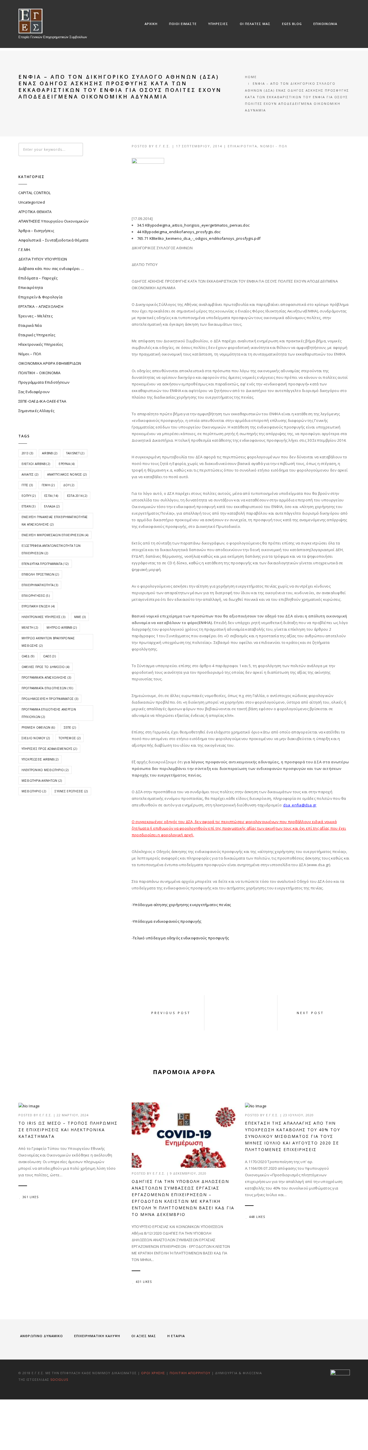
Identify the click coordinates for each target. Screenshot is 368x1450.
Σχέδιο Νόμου (36, 738)
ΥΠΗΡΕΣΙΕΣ (218, 24)
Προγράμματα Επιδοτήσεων (44, 382)
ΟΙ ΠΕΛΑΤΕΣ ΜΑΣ (255, 24)
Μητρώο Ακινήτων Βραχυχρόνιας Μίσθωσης (48, 642)
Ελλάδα (52, 506)
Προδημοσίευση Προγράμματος (50, 699)
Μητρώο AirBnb (61, 627)
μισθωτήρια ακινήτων (42, 781)
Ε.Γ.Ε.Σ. (163, 146)
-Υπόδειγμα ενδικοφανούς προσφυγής (167, 921)
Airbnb (49, 453)
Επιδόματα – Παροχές (38, 278)
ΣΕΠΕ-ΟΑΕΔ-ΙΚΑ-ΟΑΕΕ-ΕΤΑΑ (42, 401)
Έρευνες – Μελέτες (35, 315)
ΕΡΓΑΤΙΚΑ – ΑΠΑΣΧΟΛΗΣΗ (40, 306)
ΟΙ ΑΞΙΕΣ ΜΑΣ (143, 1336)
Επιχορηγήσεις (36, 596)
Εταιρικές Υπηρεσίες (36, 334)
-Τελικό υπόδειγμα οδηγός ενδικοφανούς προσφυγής (180, 938)
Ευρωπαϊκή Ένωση (38, 606)
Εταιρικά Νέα (30, 325)
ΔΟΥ (68, 485)
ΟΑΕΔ (28, 656)
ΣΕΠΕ (70, 727)
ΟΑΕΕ (49, 656)
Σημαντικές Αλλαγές (36, 410)
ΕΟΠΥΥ (29, 496)
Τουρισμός (69, 738)
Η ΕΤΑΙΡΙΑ (176, 1336)
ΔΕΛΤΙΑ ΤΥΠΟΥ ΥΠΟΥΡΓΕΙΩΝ (42, 259)
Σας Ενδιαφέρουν (34, 391)
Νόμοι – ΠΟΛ (29, 353)
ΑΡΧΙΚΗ (151, 24)
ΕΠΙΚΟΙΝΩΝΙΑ (325, 24)
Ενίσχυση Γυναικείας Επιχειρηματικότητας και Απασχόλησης (55, 520)
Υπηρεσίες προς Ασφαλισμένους (49, 749)
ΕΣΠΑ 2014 (77, 496)
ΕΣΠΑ (51, 496)
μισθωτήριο (34, 791)
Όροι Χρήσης (153, 1373)
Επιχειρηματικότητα (40, 585)
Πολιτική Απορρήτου (191, 1373)
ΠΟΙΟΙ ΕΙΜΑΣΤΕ (183, 24)
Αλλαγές (30, 474)
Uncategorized (31, 202)
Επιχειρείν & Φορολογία (40, 297)
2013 (27, 453)
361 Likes (30, 1197)
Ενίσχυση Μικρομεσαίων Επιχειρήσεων (55, 535)
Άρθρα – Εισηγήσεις (36, 230)
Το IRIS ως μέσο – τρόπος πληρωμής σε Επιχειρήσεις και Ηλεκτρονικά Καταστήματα (68, 1129)
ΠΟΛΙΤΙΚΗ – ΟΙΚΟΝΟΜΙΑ (39, 372)
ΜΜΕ (80, 617)
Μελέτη (30, 627)
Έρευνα (66, 464)
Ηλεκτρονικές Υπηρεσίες (40, 344)
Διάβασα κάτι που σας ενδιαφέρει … (51, 268)
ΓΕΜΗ (48, 485)
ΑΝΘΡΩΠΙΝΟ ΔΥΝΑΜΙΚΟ (41, 1336)
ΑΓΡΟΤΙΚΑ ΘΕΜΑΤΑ (35, 211)
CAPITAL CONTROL (34, 192)
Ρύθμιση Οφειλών (38, 727)
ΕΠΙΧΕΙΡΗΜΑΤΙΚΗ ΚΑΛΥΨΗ (97, 1336)
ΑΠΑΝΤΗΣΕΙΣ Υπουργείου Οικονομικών (53, 221)
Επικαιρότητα (242, 146)
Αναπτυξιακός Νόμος (67, 474)
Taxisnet (75, 453)
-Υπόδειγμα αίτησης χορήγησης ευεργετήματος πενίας (181, 904)
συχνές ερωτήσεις (71, 791)
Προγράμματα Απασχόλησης (46, 677)
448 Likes (257, 1217)
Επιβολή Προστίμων (40, 574)
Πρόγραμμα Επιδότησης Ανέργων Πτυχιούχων (49, 713)
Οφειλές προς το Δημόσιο (46, 667)
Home (251, 77)
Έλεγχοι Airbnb (36, 464)
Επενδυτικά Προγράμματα (45, 564)
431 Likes (144, 1282)
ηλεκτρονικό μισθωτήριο (45, 770)
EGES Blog (292, 24)
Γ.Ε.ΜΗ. (24, 249)
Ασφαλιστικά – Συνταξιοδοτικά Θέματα (53, 240)
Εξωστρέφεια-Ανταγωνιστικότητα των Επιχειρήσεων (51, 549)
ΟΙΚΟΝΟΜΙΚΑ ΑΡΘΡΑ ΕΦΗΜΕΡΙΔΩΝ (49, 363)
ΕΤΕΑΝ (28, 506)
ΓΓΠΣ (27, 485)
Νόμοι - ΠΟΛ (274, 146)
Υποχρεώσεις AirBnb (40, 759)
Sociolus (59, 1379)
